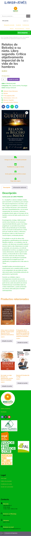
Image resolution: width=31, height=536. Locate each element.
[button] (23, 32)
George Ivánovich (11, 87)
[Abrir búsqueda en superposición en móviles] (15, 16)
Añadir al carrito (13, 79)
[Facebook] (2, 417)
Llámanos (6, 520)
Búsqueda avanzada (9, 25)
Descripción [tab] (6, 187)
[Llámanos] (1, 520)
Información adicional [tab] (19, 187)
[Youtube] (9, 417)
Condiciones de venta (6, 484)
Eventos (28, 28)
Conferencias (25, 25)
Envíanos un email (8, 527)
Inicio (2, 37)
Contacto (3, 412)
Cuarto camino (16, 85)
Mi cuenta (5, 20)
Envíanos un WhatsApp (9, 514)
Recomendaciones (19, 28)
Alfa (10, 85)
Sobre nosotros (5, 408)
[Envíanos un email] (1, 526)
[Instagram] (5, 417)
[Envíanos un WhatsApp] (1, 513)
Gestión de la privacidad (7, 487)
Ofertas (12, 28)
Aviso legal (3, 478)
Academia (18, 25)
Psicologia (6, 37)
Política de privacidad (6, 481)
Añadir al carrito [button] (7, 341)
